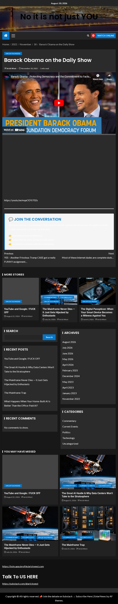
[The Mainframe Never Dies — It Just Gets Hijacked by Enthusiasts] (59, 291)
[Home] (6, 35)
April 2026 (68, 364)
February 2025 (70, 370)
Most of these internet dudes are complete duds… (88, 255)
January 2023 (69, 393)
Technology (66, 297)
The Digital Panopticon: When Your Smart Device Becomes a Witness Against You (97, 312)
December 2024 (71, 376)
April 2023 (68, 387)
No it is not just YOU (59, 16)
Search (12, 330)
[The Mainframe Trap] (88, 523)
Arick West (12, 68)
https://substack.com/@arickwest (20, 583)
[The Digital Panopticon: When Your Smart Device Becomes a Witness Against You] (97, 291)
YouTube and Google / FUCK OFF (22, 358)
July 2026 (67, 347)
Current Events (70, 426)
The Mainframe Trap (15, 392)
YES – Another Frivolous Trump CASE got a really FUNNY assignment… (29, 257)
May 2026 (67, 359)
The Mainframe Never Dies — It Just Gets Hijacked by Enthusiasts (59, 312)
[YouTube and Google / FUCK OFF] (20, 291)
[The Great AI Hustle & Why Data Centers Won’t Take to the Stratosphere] (88, 472)
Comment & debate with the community (33, 243)
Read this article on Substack (27, 235)
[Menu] (13, 35)
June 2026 (67, 353)
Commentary (50, 297)
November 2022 (71, 398)
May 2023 (67, 381)
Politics (66, 432)
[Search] (88, 36)
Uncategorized (13, 53)
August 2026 (69, 341)
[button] (13, 35)
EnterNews (100, 596)
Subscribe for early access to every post (33, 239)
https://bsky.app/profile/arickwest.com (23, 566)
